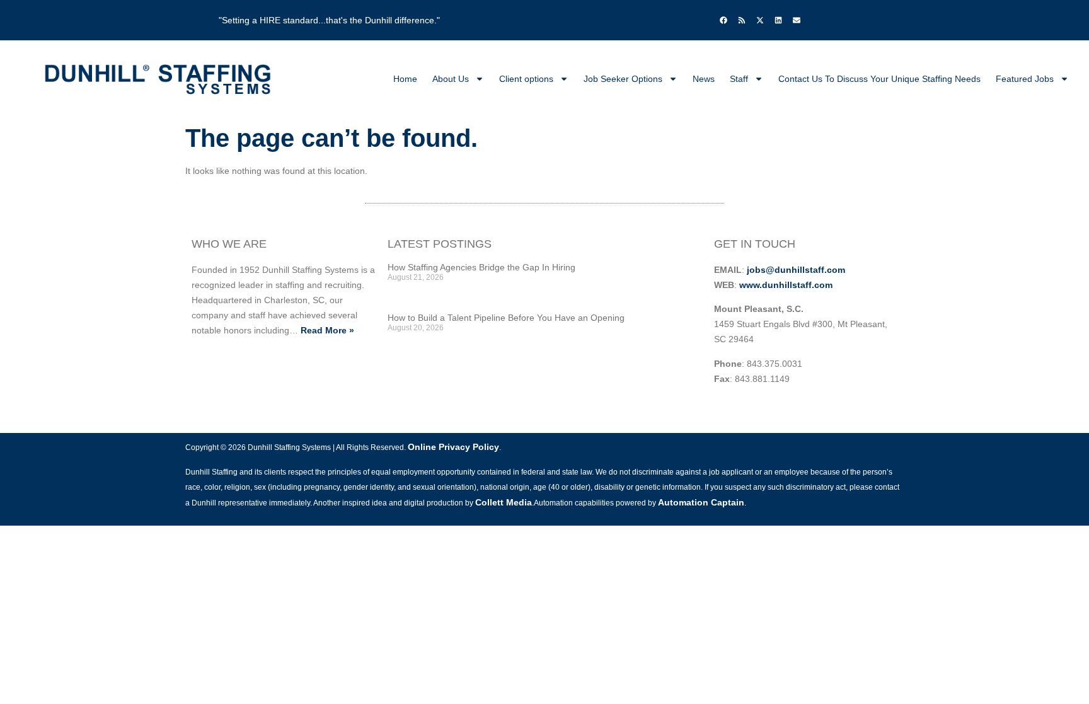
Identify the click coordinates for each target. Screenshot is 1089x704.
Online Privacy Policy (453, 447)
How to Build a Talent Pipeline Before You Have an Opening (506, 318)
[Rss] (741, 20)
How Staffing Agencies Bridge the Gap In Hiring (481, 267)
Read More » (327, 330)
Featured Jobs (1025, 79)
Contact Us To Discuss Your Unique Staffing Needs (879, 79)
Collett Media (503, 502)
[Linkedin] (778, 20)
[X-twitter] (760, 20)
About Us (450, 79)
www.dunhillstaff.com (786, 285)
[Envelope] (796, 20)
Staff (739, 79)
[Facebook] (723, 20)
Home (405, 79)
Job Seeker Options (623, 79)
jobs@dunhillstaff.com (796, 270)
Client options (526, 79)
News (704, 79)
